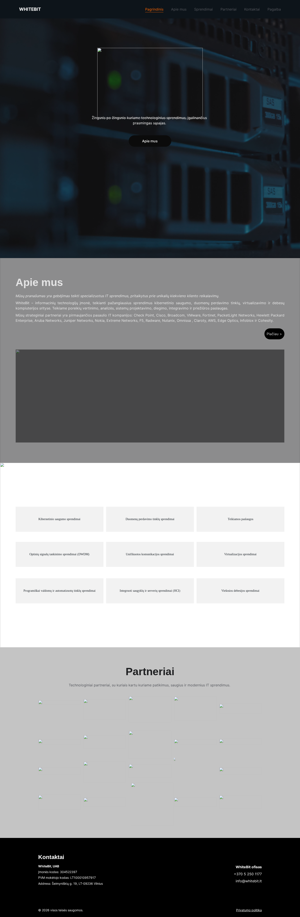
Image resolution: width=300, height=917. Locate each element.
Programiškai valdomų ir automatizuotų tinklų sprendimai (59, 590)
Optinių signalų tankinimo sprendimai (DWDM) (59, 554)
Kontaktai (252, 9)
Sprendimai (203, 9)
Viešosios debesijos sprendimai (240, 590)
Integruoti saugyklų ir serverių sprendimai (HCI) (150, 590)
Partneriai (228, 9)
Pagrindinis (154, 9)
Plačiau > (274, 334)
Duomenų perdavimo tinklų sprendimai (150, 519)
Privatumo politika (249, 910)
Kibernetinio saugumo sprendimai (59, 519)
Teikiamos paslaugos (240, 519)
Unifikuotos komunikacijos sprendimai (150, 554)
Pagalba (274, 9)
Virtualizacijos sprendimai (240, 554)
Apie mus (178, 9)
